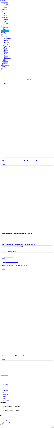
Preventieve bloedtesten (5, 384)
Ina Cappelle (3, 72)
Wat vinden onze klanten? (6, 400)
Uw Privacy (4, 396)
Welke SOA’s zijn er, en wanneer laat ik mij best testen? (12, 254)
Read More (3, 164)
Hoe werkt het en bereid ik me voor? (7, 390)
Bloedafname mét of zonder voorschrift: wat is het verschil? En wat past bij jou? (17, 233)
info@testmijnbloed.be (2, 0)
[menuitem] (3, 32)
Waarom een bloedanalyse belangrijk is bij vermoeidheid (13, 355)
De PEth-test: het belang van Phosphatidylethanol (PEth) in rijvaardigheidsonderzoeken (18, 244)
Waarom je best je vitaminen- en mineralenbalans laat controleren (14, 265)
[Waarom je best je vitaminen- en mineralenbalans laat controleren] (10, 262)
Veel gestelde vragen (5, 398)
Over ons (4, 392)
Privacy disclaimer (2, 423)
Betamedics (1, 422)
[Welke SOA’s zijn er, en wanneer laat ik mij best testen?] (9, 251)
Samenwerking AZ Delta (6, 394)
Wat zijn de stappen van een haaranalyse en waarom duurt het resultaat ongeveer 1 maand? (19, 160)
